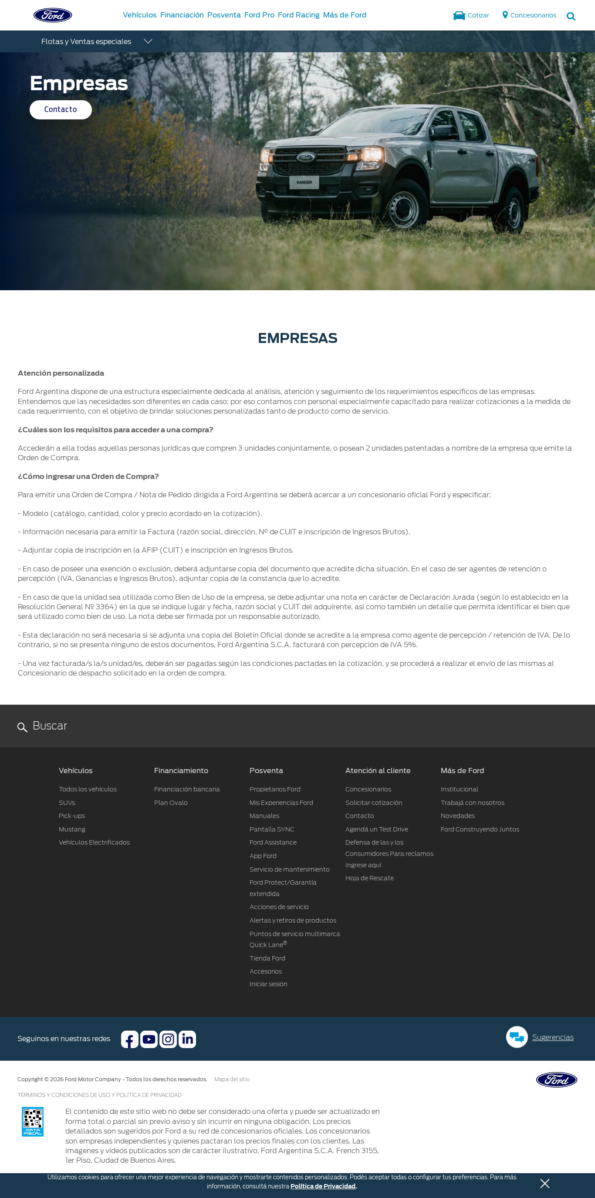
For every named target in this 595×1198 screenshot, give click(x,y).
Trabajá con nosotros (472, 802)
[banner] (297, 160)
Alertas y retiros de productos (293, 920)
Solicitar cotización (373, 802)
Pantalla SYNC (272, 829)
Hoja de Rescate (369, 878)
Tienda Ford (267, 958)
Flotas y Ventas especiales (86, 41)
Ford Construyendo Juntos (480, 829)
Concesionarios (368, 789)
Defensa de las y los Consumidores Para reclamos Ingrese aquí (389, 853)
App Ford (263, 855)
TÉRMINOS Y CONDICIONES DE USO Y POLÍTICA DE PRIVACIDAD (99, 1095)
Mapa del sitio (232, 1079)
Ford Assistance (273, 842)
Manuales (264, 815)
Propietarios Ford (275, 789)
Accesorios (266, 971)
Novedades (458, 815)
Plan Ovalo (171, 802)
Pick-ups (72, 815)
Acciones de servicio (279, 906)
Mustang (72, 829)
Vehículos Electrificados (94, 842)
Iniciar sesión (268, 984)
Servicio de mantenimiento (290, 869)
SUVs (67, 802)
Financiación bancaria (187, 789)
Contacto (60, 110)
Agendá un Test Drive (376, 829)
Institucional (459, 789)
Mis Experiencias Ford (281, 802)
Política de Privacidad (323, 1186)
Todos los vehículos (88, 789)
